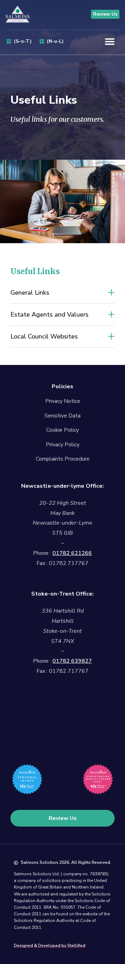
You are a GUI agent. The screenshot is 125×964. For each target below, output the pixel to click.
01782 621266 (72, 553)
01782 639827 (72, 661)
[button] (109, 41)
